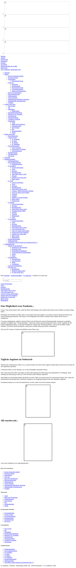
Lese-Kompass (16, 261)
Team (13, 169)
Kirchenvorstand (13, 78)
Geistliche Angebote (14, 119)
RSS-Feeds (4, 68)
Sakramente (11, 121)
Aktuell (3, 58)
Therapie (14, 194)
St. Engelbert (15, 139)
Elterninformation (17, 164)
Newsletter (4, 64)
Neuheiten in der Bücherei (19, 247)
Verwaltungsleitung (17, 89)
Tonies (14, 254)
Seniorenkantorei (17, 151)
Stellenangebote (12, 241)
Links (13, 217)
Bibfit (13, 262)
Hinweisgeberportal (14, 94)
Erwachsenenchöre (13, 146)
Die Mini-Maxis (13, 154)
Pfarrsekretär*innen (17, 81)
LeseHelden (15, 264)
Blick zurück (15, 179)
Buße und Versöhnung (18, 124)
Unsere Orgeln (12, 137)
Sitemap (3, 56)
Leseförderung (12, 257)
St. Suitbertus (16, 144)
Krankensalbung (17, 131)
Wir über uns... (12, 267)
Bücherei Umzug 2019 (18, 271)
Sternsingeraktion (13, 117)
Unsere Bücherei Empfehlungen (21, 252)
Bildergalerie (15, 111)
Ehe (13, 129)
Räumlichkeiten (16, 172)
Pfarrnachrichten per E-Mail (9, 66)
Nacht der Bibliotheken (15, 266)
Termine (14, 176)
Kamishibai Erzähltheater (19, 251)
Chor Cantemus (16, 147)
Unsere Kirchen (12, 97)
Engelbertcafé (12, 116)
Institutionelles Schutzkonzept (17, 101)
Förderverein (15, 201)
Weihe (14, 132)
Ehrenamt (7, 157)
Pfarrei (6, 74)
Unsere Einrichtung (17, 167)
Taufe (13, 122)
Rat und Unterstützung (14, 92)
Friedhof (10, 102)
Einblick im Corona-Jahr (19, 177)
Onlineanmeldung (13, 161)
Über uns (11, 82)
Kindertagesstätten (9, 159)
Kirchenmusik (16, 86)
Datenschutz (4, 59)
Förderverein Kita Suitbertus (20, 232)
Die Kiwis (11, 156)
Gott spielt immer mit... (18, 229)
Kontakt (3, 63)
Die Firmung (15, 127)
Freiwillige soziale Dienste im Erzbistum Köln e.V (23, 242)
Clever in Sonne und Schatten (20, 192)
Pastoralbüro (11, 79)
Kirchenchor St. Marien (19, 149)
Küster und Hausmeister (19, 91)
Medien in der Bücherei (15, 246)
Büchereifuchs (16, 259)
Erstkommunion (16, 126)
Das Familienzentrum (14, 162)
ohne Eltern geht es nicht (19, 174)
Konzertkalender (13, 136)
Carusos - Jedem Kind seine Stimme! (22, 191)
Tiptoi (13, 256)
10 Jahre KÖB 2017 (18, 272)
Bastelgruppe (16, 269)
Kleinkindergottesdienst (15, 112)
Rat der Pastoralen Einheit (15, 76)
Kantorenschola (12, 152)
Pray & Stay (11, 106)
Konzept (14, 171)
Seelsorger (15, 84)
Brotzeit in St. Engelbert (15, 114)
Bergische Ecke (16, 249)
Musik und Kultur (9, 134)
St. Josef (14, 141)
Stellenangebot (12, 96)
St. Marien (15, 142)
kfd (9, 107)
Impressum (4, 61)
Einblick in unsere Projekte (20, 197)
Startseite (7, 73)
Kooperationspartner (14, 239)
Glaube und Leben (9, 104)
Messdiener (11, 109)
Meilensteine (15, 216)
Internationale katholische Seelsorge (18, 99)
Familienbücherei (9, 244)
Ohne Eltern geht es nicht (19, 189)
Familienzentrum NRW (18, 211)
